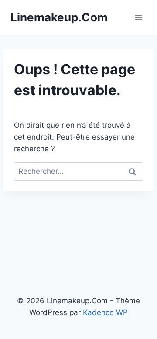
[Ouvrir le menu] (138, 17)
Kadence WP (105, 312)
